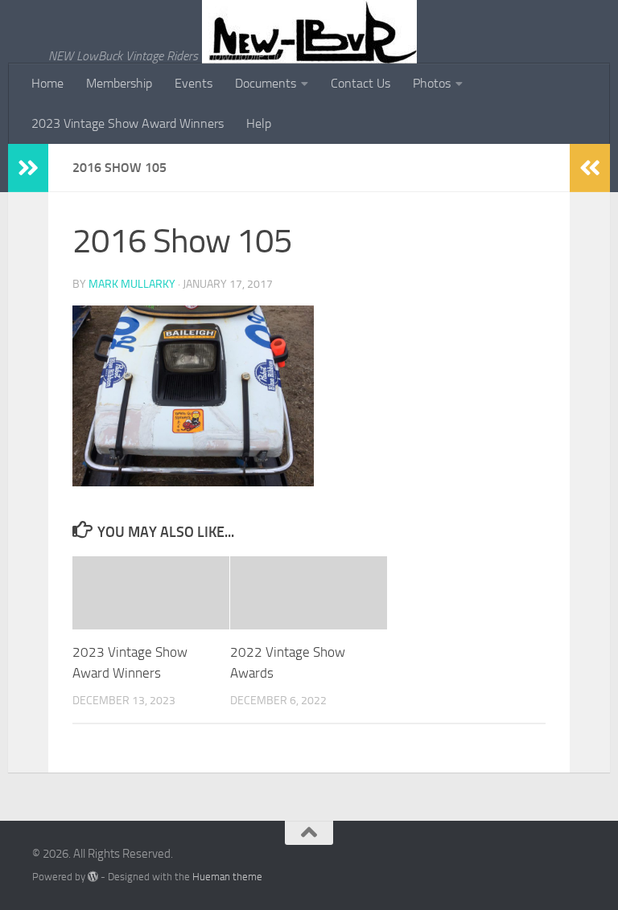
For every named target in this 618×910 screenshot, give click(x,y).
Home (47, 83)
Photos (432, 83)
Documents (265, 83)
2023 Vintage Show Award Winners (127, 123)
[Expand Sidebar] (28, 168)
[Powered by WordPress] (93, 876)
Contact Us (360, 83)
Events (193, 83)
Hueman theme (227, 877)
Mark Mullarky (132, 284)
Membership (119, 83)
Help (258, 123)
